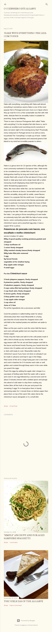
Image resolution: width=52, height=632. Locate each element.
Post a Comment (16, 605)
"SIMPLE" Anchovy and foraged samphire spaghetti (24, 537)
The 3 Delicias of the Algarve (23, 601)
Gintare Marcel (32, 625)
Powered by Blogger (28, 620)
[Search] (46, 3)
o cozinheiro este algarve (20, 8)
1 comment (14, 542)
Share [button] (6, 406)
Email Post (13, 406)
